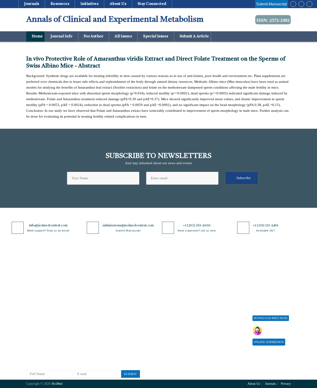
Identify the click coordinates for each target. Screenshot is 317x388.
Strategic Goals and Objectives (40, 294)
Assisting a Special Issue (270, 285)
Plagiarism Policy (168, 285)
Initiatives (89, 4)
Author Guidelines (168, 323)
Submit (130, 374)
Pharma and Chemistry (86, 354)
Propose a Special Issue (269, 277)
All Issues (123, 36)
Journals (31, 4)
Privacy (286, 383)
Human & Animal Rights (131, 304)
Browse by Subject (83, 277)
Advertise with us (220, 316)
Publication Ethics (126, 319)
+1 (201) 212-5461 (265, 225)
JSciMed (56, 383)
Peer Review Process (170, 277)
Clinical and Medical (85, 300)
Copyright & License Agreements (128, 287)
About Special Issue (266, 269)
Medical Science (82, 323)
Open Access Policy (127, 269)
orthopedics (78, 346)
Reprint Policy (218, 308)
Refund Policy (217, 293)
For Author (93, 36)
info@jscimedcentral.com (48, 225)
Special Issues (155, 36)
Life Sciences (80, 315)
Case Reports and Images (88, 292)
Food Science (79, 308)
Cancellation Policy (169, 300)
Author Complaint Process (174, 292)
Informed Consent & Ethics (133, 312)
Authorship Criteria (169, 269)
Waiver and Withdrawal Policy (224, 283)
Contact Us (34, 312)
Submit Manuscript (271, 4)
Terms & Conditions (128, 296)
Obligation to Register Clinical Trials (129, 341)
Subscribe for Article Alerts (46, 285)
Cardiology (78, 285)
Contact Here (276, 330)
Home (37, 36)
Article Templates (168, 331)
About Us (33, 277)
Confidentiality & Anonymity (126, 329)
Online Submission (269, 342)
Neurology (77, 331)
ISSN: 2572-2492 (273, 20)
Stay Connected (152, 4)
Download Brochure (271, 318)
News (30, 319)
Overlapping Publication (173, 308)
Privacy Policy (124, 277)
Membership (216, 301)
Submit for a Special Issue (267, 294)
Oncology (77, 338)
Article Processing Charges (220, 272)
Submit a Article (194, 36)
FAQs (30, 327)
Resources (60, 4)
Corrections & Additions (173, 315)
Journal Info (61, 36)
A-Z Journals (79, 269)
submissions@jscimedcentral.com (128, 225)
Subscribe (243, 178)
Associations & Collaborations (218, 333)
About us (118, 4)
